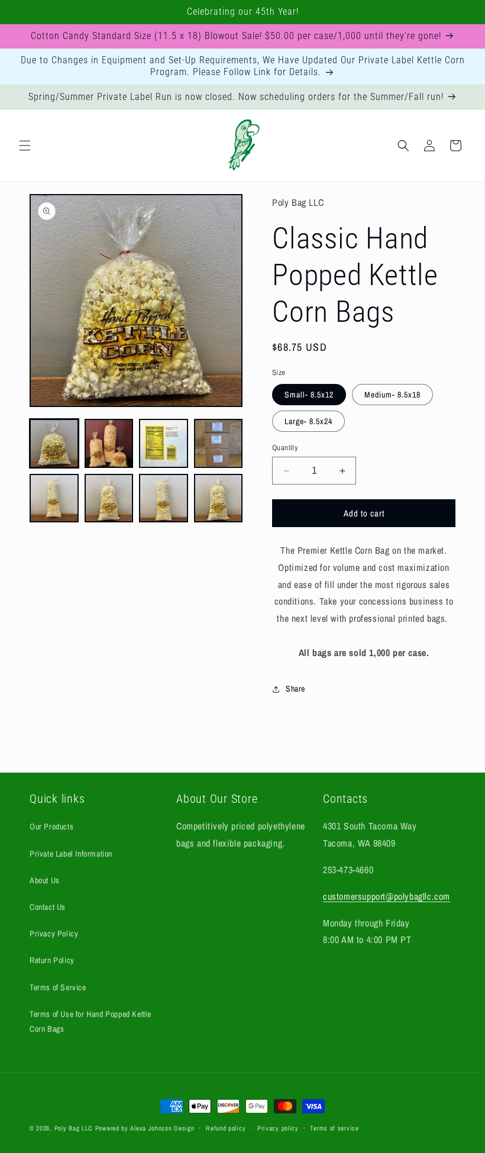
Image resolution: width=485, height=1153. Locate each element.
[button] (25, 146)
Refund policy (225, 1128)
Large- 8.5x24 (308, 421)
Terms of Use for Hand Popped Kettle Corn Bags (90, 1021)
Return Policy (52, 960)
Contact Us (48, 907)
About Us (45, 880)
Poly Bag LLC (73, 1128)
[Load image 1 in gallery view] (54, 443)
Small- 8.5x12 (309, 394)
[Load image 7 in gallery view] (163, 498)
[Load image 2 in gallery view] (109, 443)
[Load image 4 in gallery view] (218, 443)
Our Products (51, 826)
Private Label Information (71, 853)
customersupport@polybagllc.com (386, 896)
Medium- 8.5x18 (392, 394)
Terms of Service (58, 987)
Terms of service (334, 1128)
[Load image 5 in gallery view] (54, 498)
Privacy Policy (54, 933)
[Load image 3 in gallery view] (163, 443)
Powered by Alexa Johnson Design (145, 1128)
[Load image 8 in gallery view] (218, 498)
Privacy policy (278, 1128)
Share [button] (295, 688)
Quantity (285, 448)
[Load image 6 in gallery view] (109, 498)
